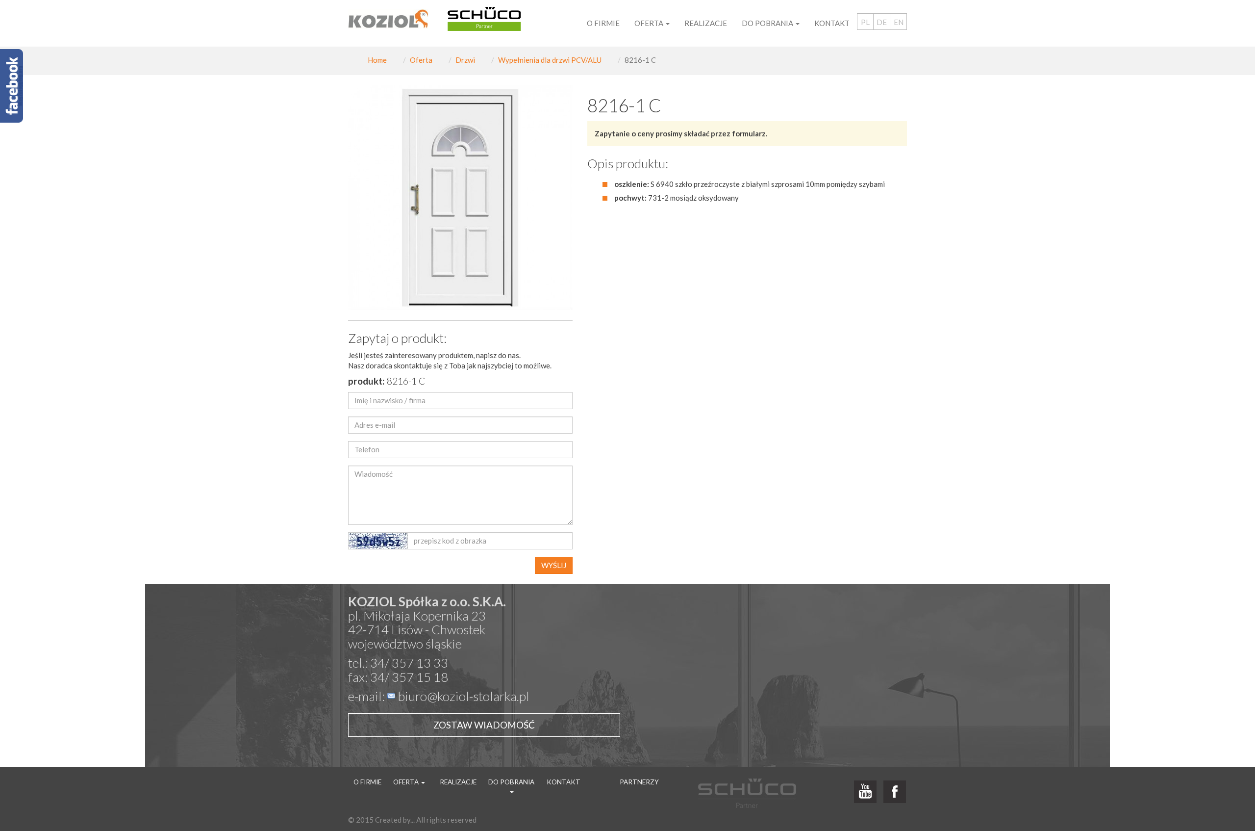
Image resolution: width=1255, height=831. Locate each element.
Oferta (421, 59)
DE (882, 22)
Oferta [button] (649, 23)
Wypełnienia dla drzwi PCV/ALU (550, 59)
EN (899, 22)
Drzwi (465, 59)
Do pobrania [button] (768, 23)
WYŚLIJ (553, 565)
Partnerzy (639, 782)
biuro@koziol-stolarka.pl (463, 696)
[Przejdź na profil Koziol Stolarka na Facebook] (894, 792)
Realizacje (705, 23)
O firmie (603, 23)
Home (377, 59)
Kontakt (832, 23)
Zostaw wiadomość (484, 724)
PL (865, 22)
